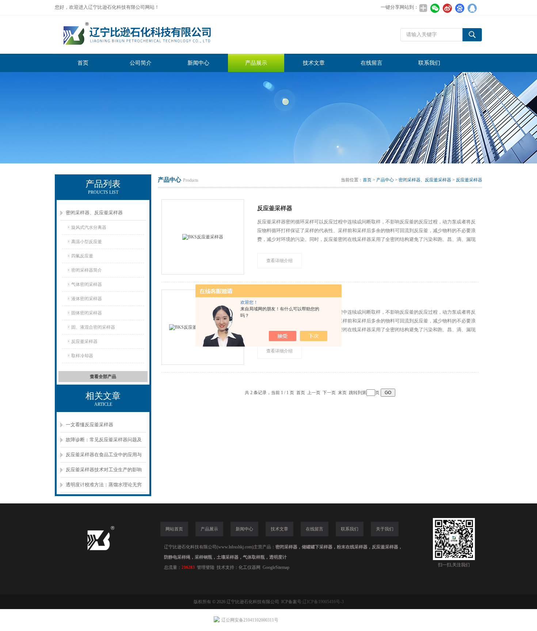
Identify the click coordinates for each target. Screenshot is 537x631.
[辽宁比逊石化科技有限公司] (164, 34)
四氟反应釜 (82, 255)
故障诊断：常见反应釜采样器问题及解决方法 (104, 442)
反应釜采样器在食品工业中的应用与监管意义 (104, 457)
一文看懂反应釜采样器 (89, 424)
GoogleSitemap (276, 567)
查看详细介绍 (279, 260)
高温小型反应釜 (86, 241)
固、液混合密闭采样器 (93, 327)
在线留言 (371, 63)
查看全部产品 (103, 376)
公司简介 (141, 63)
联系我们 (429, 63)
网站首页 (174, 529)
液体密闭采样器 (86, 298)
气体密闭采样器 (86, 284)
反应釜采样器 (84, 341)
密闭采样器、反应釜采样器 (94, 212)
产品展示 (256, 63)
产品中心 (385, 179)
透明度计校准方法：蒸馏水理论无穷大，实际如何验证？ (104, 487)
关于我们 (384, 529)
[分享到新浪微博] (447, 8)
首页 (82, 63)
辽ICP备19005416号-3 (323, 601)
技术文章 (314, 63)
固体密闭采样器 (86, 313)
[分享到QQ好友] (472, 8)
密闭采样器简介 (86, 270)
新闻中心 (198, 63)
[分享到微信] (435, 8)
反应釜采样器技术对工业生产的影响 (104, 469)
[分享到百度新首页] (459, 8)
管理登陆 (205, 567)
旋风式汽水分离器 (88, 227)
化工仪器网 (249, 567)
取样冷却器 (82, 355)
